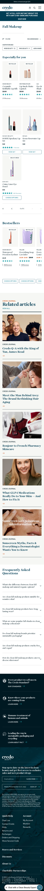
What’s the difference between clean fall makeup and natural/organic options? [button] (19, 585)
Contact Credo (8, 824)
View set (12, 152)
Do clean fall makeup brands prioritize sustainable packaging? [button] (18, 634)
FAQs (4, 827)
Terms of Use (6, 881)
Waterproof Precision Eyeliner (10, 253)
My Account (28, 820)
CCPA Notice (30, 879)
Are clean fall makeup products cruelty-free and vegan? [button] (21, 646)
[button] (30, 8)
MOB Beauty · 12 (9, 48)
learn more (13, 722)
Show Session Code (10, 841)
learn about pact (16, 742)
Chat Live (6, 820)
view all (6, 308)
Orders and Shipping (11, 837)
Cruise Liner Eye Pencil (9, 185)
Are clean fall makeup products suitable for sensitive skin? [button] (20, 598)
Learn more (13, 704)
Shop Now (22, 19)
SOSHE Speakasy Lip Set (11, 139)
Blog (3, 883)
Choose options (12, 198)
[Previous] (11, 208)
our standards (15, 686)
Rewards (27, 827)
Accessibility (6, 879)
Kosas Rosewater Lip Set (31, 139)
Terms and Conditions (22, 806)
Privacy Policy (35, 806)
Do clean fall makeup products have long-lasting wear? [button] (20, 610)
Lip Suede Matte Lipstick (26, 87)
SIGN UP (33, 787)
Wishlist (26, 823)
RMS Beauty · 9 (24, 48)
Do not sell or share (15, 883)
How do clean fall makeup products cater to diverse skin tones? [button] (21, 659)
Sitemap (32, 881)
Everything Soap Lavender (26, 253)
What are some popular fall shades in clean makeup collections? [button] (21, 622)
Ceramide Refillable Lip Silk (9, 87)
